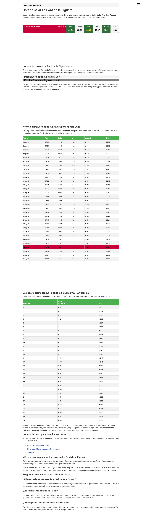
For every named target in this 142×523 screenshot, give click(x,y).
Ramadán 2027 (106, 296)
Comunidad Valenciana (32, 5)
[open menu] (138, 4)
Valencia (30, 452)
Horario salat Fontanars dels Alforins (40, 449)
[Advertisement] (71, 50)
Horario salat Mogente (35, 445)
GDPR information (29, 520)
